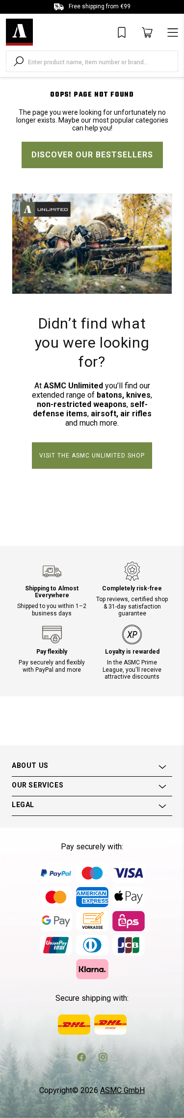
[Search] (18, 61)
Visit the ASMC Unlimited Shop (92, 455)
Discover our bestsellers (92, 154)
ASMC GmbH (122, 1090)
